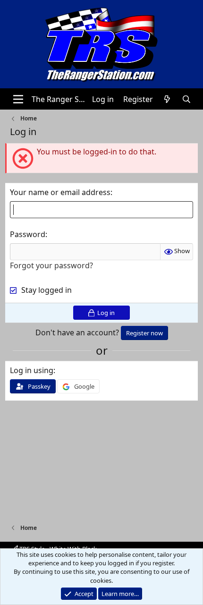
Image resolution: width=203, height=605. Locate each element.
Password (27, 234)
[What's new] (167, 99)
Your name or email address (60, 192)
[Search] (186, 99)
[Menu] (18, 99)
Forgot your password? (51, 265)
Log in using (31, 370)
